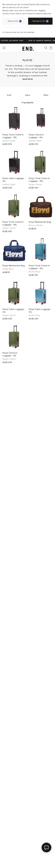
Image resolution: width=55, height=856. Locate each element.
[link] (27, 48)
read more (27, 79)
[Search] (45, 48)
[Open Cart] (51, 47)
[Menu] (4, 47)
